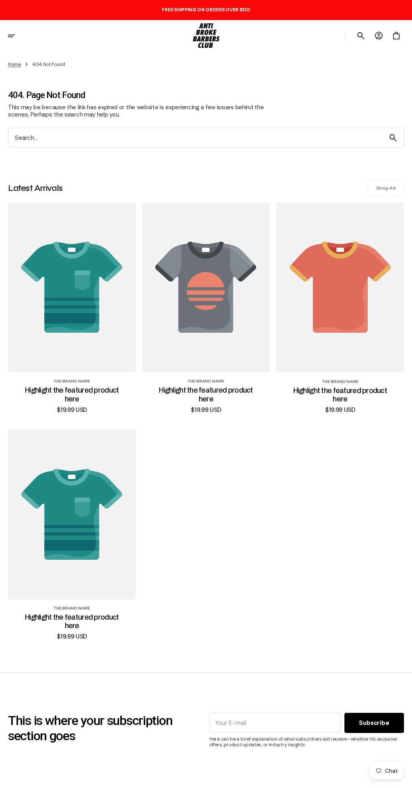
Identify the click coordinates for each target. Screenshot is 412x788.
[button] (17, 36)
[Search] (393, 138)
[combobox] (195, 138)
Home (14, 64)
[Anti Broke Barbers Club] (206, 35)
